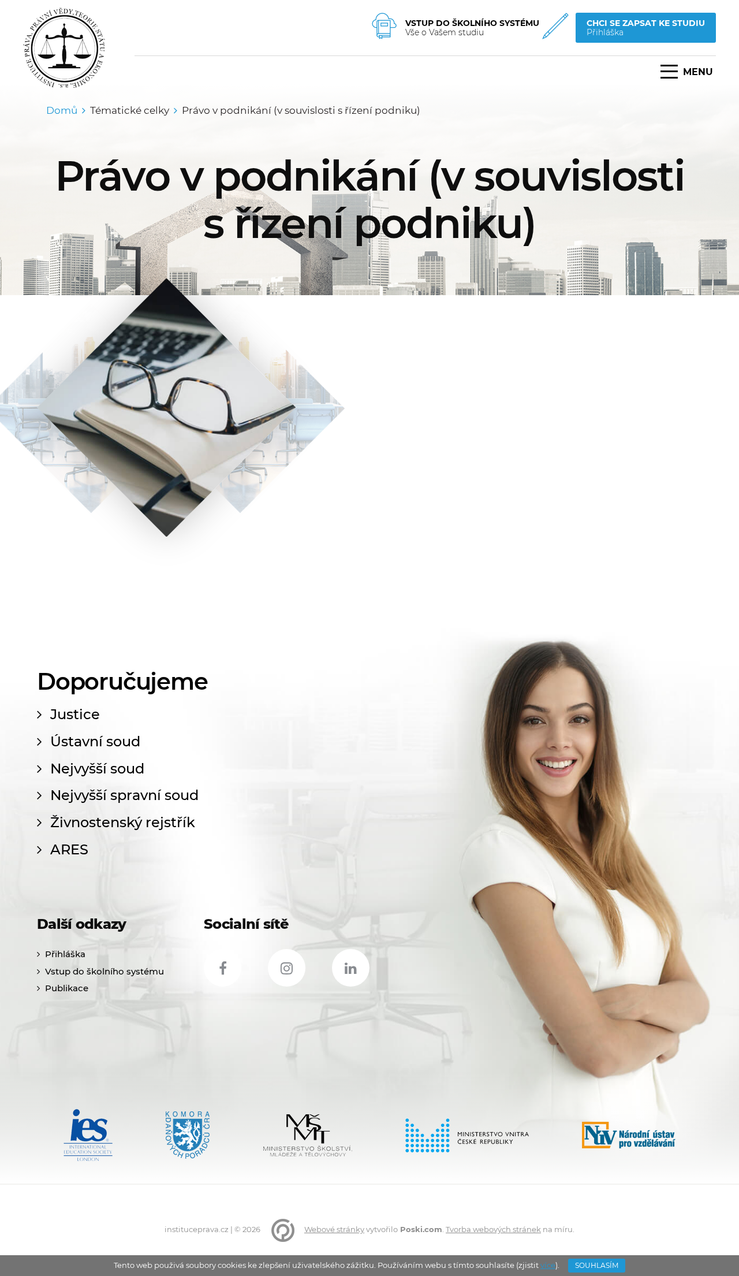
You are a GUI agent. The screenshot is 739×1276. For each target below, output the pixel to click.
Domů (61, 110)
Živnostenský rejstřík (122, 822)
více (547, 1265)
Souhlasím (596, 1265)
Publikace (66, 988)
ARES (69, 850)
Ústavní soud (95, 742)
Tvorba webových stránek (493, 1229)
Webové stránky (334, 1229)
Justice (75, 714)
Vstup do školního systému (104, 971)
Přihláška (65, 954)
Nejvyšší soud (97, 769)
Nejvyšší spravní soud (124, 795)
